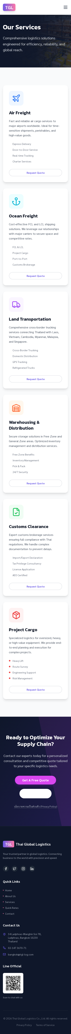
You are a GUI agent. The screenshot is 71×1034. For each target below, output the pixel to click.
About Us (10, 896)
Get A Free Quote (35, 780)
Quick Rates (12, 907)
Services (10, 901)
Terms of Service (45, 1025)
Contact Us (35, 793)
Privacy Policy (24, 1025)
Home (8, 890)
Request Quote (36, 172)
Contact (9, 913)
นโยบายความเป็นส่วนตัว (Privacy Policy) (35, 806)
